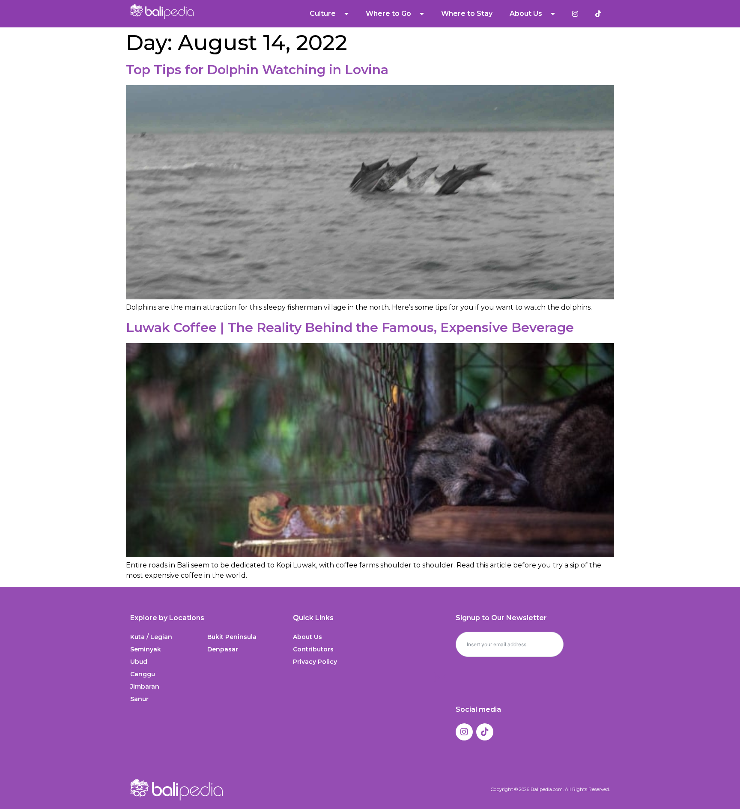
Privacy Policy (315, 662)
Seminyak (145, 649)
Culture (323, 13)
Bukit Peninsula (232, 637)
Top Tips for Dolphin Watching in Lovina (257, 70)
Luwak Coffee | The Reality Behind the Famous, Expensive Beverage (350, 327)
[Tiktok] (484, 731)
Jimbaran (144, 686)
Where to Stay (466, 13)
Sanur (139, 699)
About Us (307, 637)
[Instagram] (464, 731)
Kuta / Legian (151, 637)
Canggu (142, 674)
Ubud (138, 662)
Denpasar (222, 649)
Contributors (313, 649)
